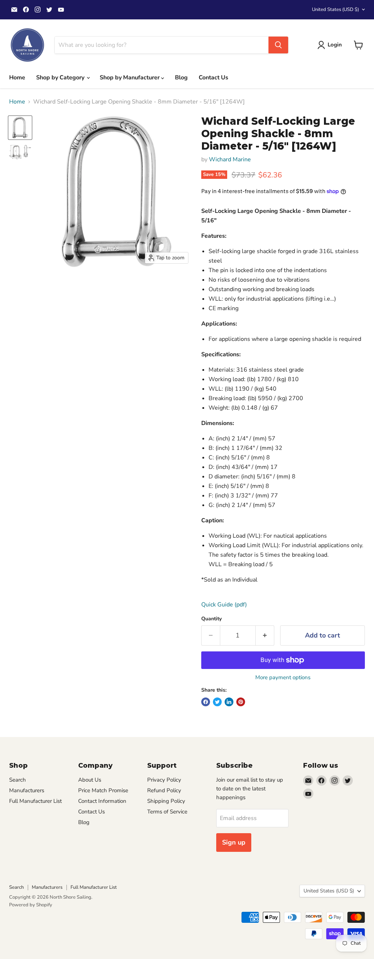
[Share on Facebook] (205, 701)
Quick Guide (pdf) (224, 605)
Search (17, 779)
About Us (89, 779)
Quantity (211, 619)
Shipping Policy (166, 801)
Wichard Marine (230, 159)
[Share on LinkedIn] (229, 701)
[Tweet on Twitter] (217, 701)
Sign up (233, 842)
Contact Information (102, 801)
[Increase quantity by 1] (265, 635)
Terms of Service (167, 811)
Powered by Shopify (30, 905)
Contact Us (213, 78)
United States (335, 9)
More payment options (282, 677)
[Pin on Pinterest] (240, 701)
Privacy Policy (164, 779)
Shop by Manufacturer (130, 78)
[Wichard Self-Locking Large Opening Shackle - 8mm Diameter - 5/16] (20, 127)
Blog (181, 78)
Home (17, 78)
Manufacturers (26, 790)
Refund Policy (164, 790)
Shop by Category (61, 78)
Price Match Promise (103, 790)
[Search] (278, 45)
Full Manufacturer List (35, 801)
